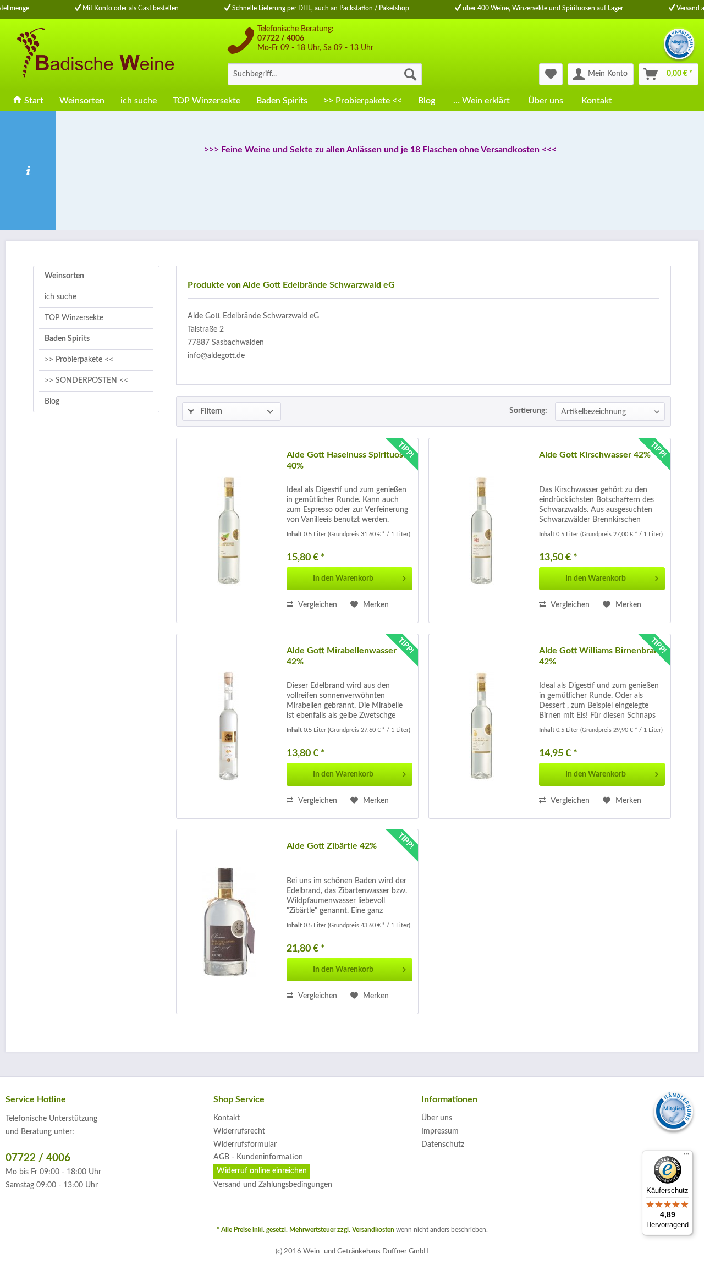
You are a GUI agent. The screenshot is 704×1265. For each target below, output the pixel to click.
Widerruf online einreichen (262, 1171)
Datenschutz (442, 1144)
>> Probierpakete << (79, 360)
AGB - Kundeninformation (258, 1157)
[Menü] (686, 1156)
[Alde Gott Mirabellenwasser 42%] (229, 726)
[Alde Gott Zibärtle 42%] (229, 921)
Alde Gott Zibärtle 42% (332, 846)
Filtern (210, 411)
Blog (52, 401)
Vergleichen (316, 605)
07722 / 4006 (280, 38)
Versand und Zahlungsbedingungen (272, 1185)
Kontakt (226, 1118)
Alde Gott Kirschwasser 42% (595, 454)
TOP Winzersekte (74, 318)
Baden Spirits (67, 339)
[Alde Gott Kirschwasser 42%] (481, 530)
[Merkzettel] (551, 74)
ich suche (60, 297)
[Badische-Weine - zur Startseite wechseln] (94, 55)
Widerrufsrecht (239, 1131)
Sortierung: (528, 411)
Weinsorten (64, 276)
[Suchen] (410, 74)
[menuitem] (325, 74)
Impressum (440, 1131)
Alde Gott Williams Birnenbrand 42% (601, 656)
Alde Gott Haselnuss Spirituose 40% (347, 460)
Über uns (436, 1118)
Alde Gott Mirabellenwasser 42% (342, 656)
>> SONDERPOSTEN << (86, 380)
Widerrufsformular (245, 1144)
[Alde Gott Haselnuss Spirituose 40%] (229, 530)
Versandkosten (373, 1229)
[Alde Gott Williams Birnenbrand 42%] (481, 726)
